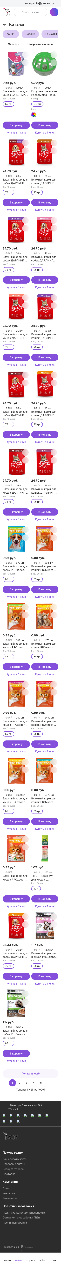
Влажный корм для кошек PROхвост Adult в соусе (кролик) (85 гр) (43, 568)
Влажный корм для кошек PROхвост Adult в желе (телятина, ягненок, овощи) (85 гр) (44, 723)
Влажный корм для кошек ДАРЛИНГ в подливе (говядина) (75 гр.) (16, 491)
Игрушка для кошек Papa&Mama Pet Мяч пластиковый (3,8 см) (44, 93)
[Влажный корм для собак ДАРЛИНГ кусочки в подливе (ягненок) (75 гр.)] (16, 229)
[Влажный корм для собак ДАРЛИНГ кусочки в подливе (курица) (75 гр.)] (16, 925)
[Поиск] (18, 12)
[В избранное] (25, 54)
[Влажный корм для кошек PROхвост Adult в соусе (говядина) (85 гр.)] (16, 616)
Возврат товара (13, 1169)
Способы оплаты (14, 1164)
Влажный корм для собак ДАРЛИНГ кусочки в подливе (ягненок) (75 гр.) (15, 258)
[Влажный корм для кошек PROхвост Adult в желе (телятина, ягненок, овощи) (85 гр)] (45, 693)
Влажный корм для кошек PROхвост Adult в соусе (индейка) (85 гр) (15, 800)
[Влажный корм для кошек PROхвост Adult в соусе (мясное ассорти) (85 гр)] (16, 693)
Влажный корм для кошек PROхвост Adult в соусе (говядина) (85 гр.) (15, 645)
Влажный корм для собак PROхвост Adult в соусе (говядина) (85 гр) (15, 568)
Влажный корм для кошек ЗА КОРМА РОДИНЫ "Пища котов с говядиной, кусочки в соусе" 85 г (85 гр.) (16, 93)
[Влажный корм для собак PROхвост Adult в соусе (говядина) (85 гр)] (16, 539)
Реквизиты (10, 1198)
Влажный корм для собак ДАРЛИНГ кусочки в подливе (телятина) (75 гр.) (43, 258)
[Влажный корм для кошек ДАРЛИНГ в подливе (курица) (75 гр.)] (45, 384)
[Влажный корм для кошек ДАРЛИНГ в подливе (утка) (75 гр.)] (45, 461)
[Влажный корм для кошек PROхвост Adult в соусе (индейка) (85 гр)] (16, 771)
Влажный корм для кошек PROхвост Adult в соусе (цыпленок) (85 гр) (43, 645)
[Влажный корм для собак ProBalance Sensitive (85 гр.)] (16, 1003)
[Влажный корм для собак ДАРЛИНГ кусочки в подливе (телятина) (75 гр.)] (45, 229)
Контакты (9, 1193)
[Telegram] (5, 1237)
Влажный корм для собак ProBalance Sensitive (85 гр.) (15, 1032)
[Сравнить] (25, 62)
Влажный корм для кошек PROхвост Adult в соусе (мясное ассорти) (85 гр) (15, 723)
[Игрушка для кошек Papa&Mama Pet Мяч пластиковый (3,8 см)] (45, 64)
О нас (6, 1188)
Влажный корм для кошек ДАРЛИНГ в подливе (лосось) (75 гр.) (15, 336)
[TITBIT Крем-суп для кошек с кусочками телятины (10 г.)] (45, 848)
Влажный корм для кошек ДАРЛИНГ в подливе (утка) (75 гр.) (43, 491)
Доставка (9, 1174)
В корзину (16, 125)
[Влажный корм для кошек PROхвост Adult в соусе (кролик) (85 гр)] (45, 539)
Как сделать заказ (15, 1159)
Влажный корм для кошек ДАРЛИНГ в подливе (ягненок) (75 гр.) (43, 336)
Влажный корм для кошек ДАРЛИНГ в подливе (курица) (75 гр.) (43, 413)
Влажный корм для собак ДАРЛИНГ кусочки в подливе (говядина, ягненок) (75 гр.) (16, 181)
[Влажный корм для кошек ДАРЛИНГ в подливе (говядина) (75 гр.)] (16, 461)
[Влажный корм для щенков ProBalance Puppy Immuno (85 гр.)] (45, 925)
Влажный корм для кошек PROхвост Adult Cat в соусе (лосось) (15, 877)
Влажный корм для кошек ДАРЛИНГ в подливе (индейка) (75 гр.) (43, 181)
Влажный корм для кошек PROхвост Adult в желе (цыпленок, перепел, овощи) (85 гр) (44, 800)
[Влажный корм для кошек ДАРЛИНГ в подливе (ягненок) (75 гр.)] (45, 307)
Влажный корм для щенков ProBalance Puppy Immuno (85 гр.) (44, 955)
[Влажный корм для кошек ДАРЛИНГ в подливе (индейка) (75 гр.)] (45, 152)
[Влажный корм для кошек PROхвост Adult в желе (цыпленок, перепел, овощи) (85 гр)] (45, 771)
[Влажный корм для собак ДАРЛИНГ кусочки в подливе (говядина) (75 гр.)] (16, 384)
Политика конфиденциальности (24, 1212)
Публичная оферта (15, 1222)
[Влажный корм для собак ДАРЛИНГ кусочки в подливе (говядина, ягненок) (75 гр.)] (16, 152)
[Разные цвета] (33, 114)
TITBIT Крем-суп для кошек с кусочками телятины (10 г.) (44, 877)
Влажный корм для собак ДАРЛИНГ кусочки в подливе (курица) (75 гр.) (15, 955)
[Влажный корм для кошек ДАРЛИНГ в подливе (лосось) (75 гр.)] (16, 307)
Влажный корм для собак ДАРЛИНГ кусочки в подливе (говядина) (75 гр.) (15, 413)
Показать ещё (30, 1073)
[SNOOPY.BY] (7, 12)
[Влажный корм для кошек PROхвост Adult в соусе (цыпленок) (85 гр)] (45, 616)
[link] (5, 24)
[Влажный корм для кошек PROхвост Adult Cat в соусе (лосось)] (16, 848)
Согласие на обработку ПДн (21, 1217)
